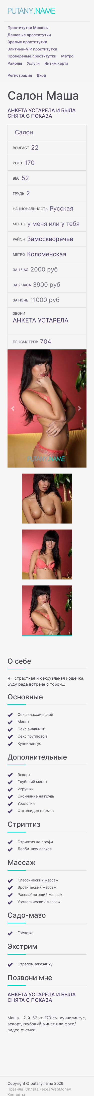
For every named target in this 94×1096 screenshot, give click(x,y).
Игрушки (26, 789)
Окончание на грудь (36, 796)
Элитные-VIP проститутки (32, 49)
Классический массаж (38, 880)
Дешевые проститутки (29, 34)
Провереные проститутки (32, 56)
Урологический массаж (39, 901)
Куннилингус (29, 743)
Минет (24, 721)
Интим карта (56, 63)
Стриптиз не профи (35, 841)
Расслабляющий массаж (40, 894)
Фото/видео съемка (36, 810)
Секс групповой (32, 736)
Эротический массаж (37, 887)
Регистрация (20, 75)
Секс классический (35, 714)
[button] (13, 408)
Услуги (33, 63)
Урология (26, 803)
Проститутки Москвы (28, 27)
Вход (41, 75)
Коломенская (46, 254)
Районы (15, 63)
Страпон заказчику (35, 964)
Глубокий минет (33, 781)
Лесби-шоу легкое (35, 848)
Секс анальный (31, 729)
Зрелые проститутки (27, 41)
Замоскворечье (50, 239)
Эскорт (24, 774)
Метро (67, 56)
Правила (15, 1089)
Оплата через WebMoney (48, 1089)
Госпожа (25, 932)
